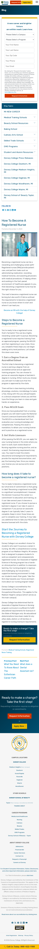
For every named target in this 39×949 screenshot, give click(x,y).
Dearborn (19, 770)
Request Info (16, 2)
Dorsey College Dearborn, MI (17, 164)
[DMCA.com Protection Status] (19, 929)
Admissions (19, 846)
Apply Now (27, 2)
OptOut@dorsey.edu (10, 92)
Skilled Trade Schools (14, 140)
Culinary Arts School (13, 135)
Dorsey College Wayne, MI (16, 189)
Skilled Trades (19, 829)
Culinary (19, 823)
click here (30, 875)
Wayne (19, 783)
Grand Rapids (19, 773)
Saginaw (20, 780)
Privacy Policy (28, 935)
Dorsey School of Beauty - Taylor (19, 835)
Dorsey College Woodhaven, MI (18, 184)
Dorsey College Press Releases (18, 158)
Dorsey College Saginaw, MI (17, 178)
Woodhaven (19, 786)
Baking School (10, 129)
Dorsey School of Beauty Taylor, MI (19, 196)
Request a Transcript (19, 859)
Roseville (19, 776)
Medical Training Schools (17, 650)
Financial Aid (19, 849)
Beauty (19, 826)
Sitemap (20, 935)
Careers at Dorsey (19, 862)
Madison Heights (19, 767)
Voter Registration (11, 935)
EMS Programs (11, 146)
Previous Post (11, 669)
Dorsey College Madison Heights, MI (19, 170)
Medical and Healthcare (19, 816)
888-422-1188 (21, 946)
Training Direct (19, 806)
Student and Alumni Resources (18, 152)
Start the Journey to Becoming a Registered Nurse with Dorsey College (17, 533)
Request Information (19, 640)
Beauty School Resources (16, 123)
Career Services (19, 853)
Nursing (19, 819)
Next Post (27, 666)
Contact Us (19, 856)
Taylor (19, 803)
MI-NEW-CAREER (12, 112)
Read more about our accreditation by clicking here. (19, 914)
